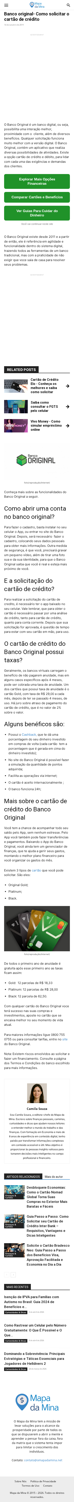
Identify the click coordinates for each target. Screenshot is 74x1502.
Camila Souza (37, 1109)
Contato (47, 1485)
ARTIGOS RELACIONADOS (23, 1176)
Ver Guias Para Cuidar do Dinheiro (37, 213)
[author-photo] (37, 1103)
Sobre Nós (21, 1481)
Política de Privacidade (43, 1481)
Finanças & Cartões (10, 1196)
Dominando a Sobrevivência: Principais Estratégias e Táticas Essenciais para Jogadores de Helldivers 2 (34, 1359)
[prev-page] (6, 1274)
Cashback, (29, 734)
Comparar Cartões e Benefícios (37, 197)
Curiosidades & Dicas (15, 1312)
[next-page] (13, 1274)
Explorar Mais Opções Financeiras (37, 181)
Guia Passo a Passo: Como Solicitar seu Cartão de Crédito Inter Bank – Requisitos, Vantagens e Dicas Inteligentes (48, 1225)
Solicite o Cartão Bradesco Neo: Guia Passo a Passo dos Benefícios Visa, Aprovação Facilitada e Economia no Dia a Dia (48, 1254)
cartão (36, 870)
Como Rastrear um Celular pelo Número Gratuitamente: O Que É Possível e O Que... (35, 1330)
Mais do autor (54, 1176)
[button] (6, 5)
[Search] (68, 5)
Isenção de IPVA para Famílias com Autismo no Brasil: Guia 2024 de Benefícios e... (31, 1302)
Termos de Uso (30, 1485)
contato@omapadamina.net (43, 1460)
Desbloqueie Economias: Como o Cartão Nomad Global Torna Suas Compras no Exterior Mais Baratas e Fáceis (47, 1196)
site (65, 1039)
